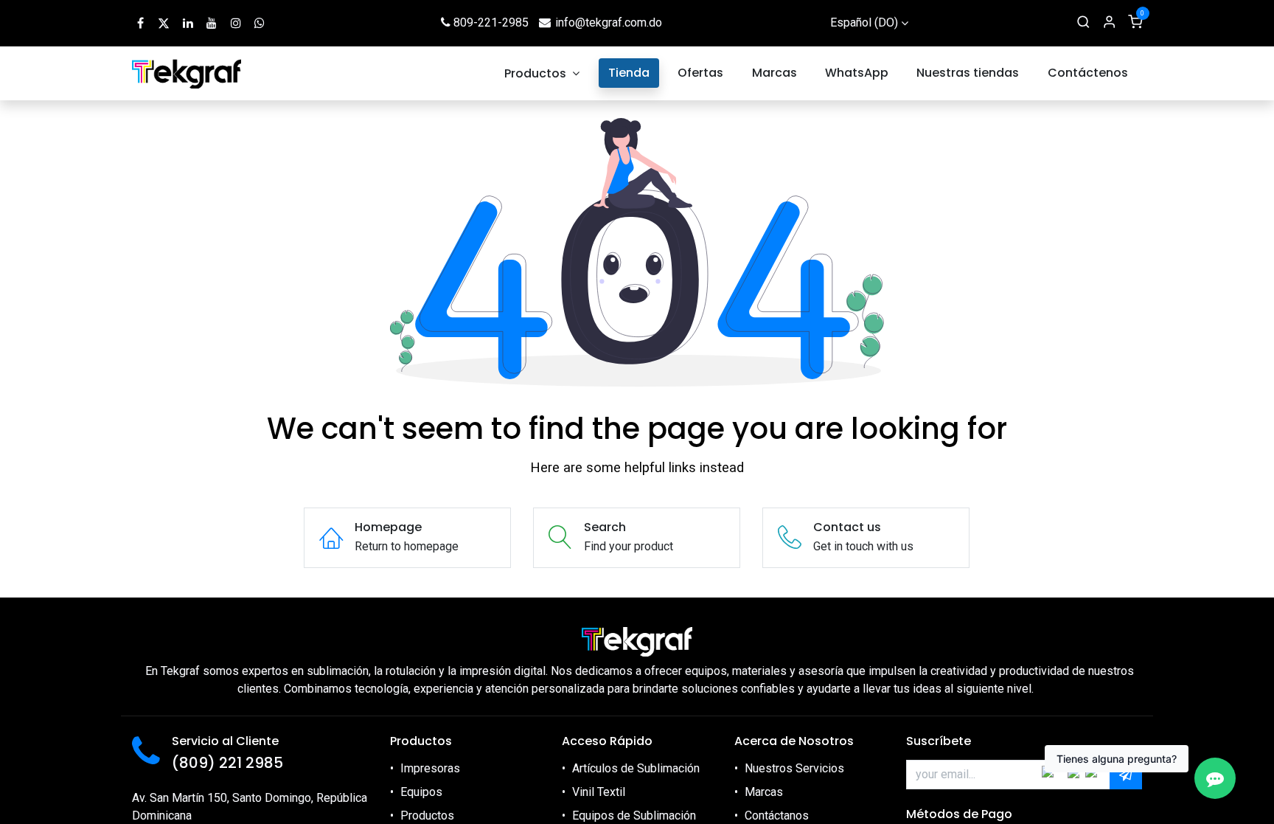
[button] (1126, 774)
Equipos (421, 792)
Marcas (764, 792)
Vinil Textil (598, 792)
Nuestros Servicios (794, 768)
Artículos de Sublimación (636, 768)
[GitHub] (259, 23)
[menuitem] (542, 73)
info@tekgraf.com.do (608, 22)
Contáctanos (777, 816)
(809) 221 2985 (227, 762)
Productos (427, 816)
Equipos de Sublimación (634, 816)
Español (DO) (864, 22)
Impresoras (430, 768)
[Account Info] (1109, 23)
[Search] (1083, 23)
